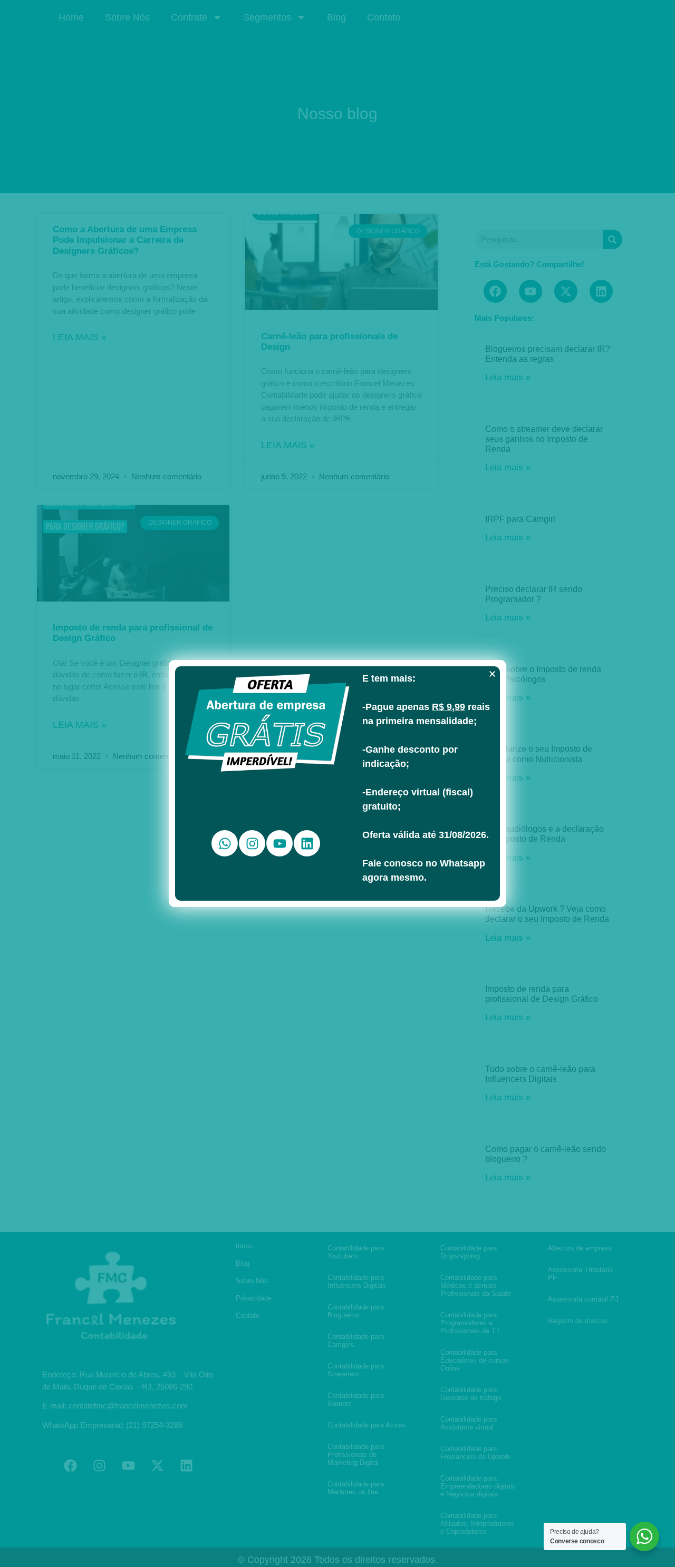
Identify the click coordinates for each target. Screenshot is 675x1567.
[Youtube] (279, 843)
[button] (492, 674)
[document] (337, 783)
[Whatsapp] (224, 843)
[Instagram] (252, 843)
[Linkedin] (307, 843)
